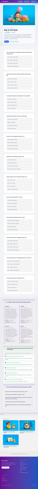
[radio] (19, 57)
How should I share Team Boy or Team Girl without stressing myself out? (18, 405)
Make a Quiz (26, 1)
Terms (36, 485)
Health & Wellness (11, 27)
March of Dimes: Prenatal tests (12, 372)
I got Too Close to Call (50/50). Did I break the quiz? (15, 394)
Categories (33, 1)
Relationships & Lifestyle (24, 472)
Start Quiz (6, 41)
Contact (2, 477)
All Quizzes (20, 1)
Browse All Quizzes (5, 467)
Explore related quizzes (14, 41)
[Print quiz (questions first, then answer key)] (33, 48)
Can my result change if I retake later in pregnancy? (15, 401)
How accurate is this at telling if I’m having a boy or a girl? (16, 391)
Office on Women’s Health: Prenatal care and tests (15, 356)
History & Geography (23, 467)
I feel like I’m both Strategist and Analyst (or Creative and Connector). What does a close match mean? (18, 398)
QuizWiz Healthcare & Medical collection (15, 413)
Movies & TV (22, 465)
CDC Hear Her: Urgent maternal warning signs (14, 379)
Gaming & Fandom (23, 469)
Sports (21, 470)
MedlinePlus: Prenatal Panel (11, 367)
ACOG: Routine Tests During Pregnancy (13, 362)
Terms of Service (4, 480)
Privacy (33, 485)
